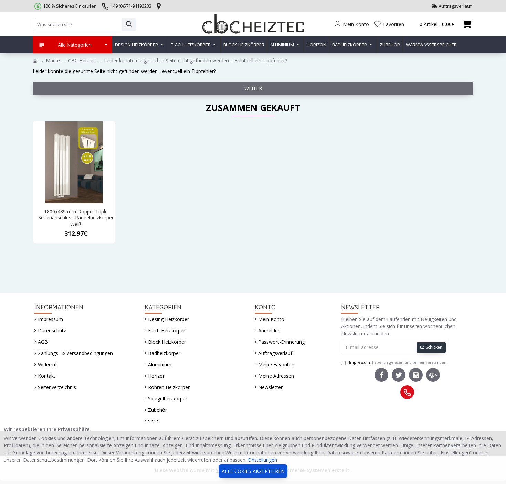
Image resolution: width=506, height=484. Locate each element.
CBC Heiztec (82, 60)
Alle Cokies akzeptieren (253, 471)
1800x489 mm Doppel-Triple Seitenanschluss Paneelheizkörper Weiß (76, 217)
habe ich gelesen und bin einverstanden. (398, 362)
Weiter (253, 88)
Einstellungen (262, 459)
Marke (53, 60)
